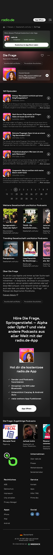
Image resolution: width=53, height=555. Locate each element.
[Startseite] (4, 27)
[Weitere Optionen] (48, 55)
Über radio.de (35, 459)
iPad (5, 519)
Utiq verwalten (9, 498)
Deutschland (28, 535)
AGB (5, 484)
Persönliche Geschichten (32, 63)
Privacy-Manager (10, 502)
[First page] (6, 190)
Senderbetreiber (36, 472)
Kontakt (33, 484)
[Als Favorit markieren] (42, 55)
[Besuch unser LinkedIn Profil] (32, 514)
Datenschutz (8, 489)
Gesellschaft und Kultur (12, 63)
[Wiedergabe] (47, 75)
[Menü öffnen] (50, 19)
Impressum (8, 493)
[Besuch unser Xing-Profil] (37, 514)
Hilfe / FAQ (34, 493)
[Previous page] (11, 190)
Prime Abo (34, 498)
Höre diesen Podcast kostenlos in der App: (21, 33)
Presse (33, 463)
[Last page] (41, 199)
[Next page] (36, 199)
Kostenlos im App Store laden (26, 45)
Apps (32, 489)
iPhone (6, 514)
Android (7, 523)
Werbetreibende (36, 468)
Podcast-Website (9, 295)
